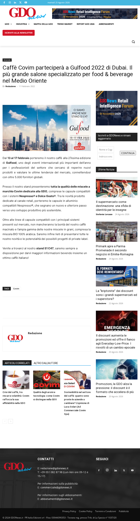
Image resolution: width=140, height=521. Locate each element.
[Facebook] (4, 3)
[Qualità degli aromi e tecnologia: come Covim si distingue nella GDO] (46, 380)
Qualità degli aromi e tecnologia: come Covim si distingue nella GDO (46, 396)
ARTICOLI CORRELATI (17, 363)
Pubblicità (124, 511)
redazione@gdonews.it (54, 468)
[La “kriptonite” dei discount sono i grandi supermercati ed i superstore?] (116, 276)
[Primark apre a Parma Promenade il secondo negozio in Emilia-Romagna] (116, 232)
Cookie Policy (85, 511)
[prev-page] (5, 421)
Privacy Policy (69, 511)
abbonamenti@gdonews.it (56, 499)
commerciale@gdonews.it (56, 487)
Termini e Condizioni (105, 511)
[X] (20, 3)
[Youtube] (26, 3)
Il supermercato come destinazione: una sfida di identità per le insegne (113, 206)
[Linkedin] (15, 3)
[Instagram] (10, 3)
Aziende (7, 60)
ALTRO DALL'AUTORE (46, 363)
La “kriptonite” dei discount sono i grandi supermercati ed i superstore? (116, 295)
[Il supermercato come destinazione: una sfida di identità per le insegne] (116, 187)
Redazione (10, 86)
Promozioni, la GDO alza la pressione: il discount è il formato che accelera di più (115, 388)
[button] (133, 41)
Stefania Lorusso (104, 214)
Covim (16, 288)
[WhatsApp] (31, 94)
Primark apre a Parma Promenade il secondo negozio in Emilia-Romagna (114, 250)
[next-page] (10, 421)
